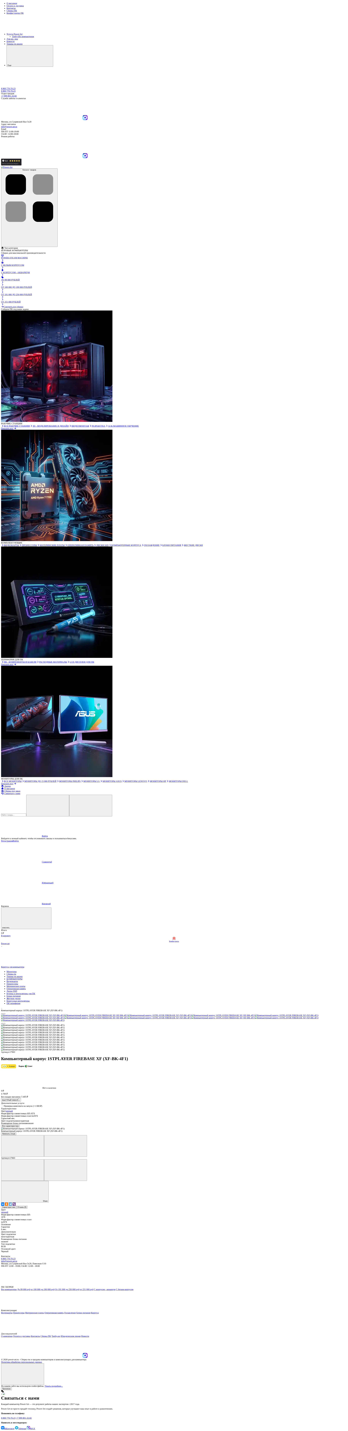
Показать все (7, 428)
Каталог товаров (29, 170)
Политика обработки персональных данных (21, 1362)
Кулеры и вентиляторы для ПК (21, 993)
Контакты (11, 8)
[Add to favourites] (65, 1146)
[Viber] (14, 1204)
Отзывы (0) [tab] (21, 1207)
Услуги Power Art (14, 34)
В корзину (6, 936)
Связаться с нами (12, 793)
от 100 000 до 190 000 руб (43, 1289)
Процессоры (12, 984)
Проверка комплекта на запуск (23, 1106)
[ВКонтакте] (2, 1204)
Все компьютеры (9, 1289)
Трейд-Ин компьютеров (23, 36)
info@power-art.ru (9, 126)
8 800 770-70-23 (8, 88)
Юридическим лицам (71, 1336)
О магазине (12, 3)
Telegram (22, 1428)
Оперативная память (16, 989)
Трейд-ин (56, 1336)
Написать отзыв (8, 1134)
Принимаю (6, 1389)
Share (45, 1201)
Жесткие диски (14, 998)
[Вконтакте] (21, 119)
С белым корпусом (124, 1289)
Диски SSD (12, 991)
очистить (6, 928)
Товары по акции (15, 44)
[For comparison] (22, 1146)
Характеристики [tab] (8, 1207)
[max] (85, 119)
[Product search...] (90, 805)
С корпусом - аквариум (104, 1289)
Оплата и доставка (15, 6)
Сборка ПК (12, 11)
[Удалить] (47, 805)
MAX (32, 1428)
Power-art (5, 943)
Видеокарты (12, 981)
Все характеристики (10, 1126)
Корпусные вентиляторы (18, 1001)
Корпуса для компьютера (12, 967)
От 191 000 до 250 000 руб (67, 1289)
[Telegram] (62, 119)
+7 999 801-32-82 (9, 96)
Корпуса (95, 1313)
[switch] (2, 1106)
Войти (16, 841)
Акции (7, 786)
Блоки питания (14, 996)
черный (9, 1111)
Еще (9, 65)
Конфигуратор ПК (15, 13)
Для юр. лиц (12, 39)
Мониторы (12, 971)
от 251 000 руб (86, 1289)
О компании (7, 1336)
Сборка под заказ (12, 791)
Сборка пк (11, 974)
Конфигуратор (174, 941)
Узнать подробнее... (54, 1386)
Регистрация (7, 841)
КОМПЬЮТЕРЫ (14, 979)
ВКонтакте (9, 1428)
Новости (11, 41)
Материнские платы (16, 986)
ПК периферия (13, 1003)
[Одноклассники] (6, 1204)
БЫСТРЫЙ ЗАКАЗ (10, 1100)
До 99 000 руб (23, 1289)
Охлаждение (70, 1313)
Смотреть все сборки (13, 307)
